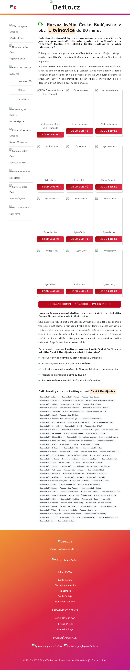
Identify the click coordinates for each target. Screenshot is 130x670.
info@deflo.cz (65, 623)
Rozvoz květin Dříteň (93, 426)
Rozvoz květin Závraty (86, 517)
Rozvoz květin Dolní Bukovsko (52, 422)
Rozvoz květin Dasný (48, 415)
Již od (50, 134)
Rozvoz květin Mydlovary (74, 470)
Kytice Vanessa (79, 124)
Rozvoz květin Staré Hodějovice (53, 495)
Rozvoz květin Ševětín (69, 492)
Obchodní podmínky (65, 585)
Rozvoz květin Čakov (48, 408)
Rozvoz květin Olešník (96, 477)
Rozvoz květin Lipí (109, 459)
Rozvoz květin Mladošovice (73, 466)
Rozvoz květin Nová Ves (96, 473)
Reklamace (65, 590)
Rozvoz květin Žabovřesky (95, 513)
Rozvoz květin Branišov (70, 404)
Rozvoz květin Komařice (77, 455)
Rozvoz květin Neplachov (73, 473)
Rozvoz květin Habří (110, 430)
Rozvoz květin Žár (67, 517)
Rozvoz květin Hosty (48, 444)
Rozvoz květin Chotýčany (50, 411)
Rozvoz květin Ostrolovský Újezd (53, 481)
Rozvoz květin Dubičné (49, 430)
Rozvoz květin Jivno (89, 452)
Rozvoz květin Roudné (69, 488)
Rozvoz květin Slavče (90, 492)
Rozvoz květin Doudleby (102, 422)
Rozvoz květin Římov (48, 488)
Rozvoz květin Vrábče (68, 510)
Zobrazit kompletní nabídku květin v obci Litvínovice (79, 305)
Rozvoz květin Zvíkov (66, 521)
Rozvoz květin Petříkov (79, 481)
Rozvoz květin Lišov (48, 462)
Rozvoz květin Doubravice (78, 422)
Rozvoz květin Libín (70, 459)
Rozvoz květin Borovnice (73, 400)
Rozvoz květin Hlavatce (95, 433)
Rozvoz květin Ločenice (92, 462)
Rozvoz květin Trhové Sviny (72, 502)
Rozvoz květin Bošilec (49, 404)
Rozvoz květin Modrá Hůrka (98, 466)
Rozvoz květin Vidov (89, 506)
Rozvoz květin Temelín (49, 502)
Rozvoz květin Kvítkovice (100, 455)
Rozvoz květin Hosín (106, 440)
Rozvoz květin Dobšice (91, 419)
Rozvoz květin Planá (48, 484)
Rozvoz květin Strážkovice (105, 495)
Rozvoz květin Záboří (72, 513)
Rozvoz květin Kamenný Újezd (52, 455)
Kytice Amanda (108, 180)
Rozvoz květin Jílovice (69, 452)
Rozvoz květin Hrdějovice (50, 448)
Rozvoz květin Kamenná (110, 452)
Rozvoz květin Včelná (69, 506)
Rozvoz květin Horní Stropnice (81, 440)
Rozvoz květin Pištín (100, 481)
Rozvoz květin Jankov (48, 452)
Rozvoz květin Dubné (70, 430)
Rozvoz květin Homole (108, 437)
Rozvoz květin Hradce (69, 444)
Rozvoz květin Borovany (49, 400)
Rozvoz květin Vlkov (48, 510)
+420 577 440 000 (65, 618)
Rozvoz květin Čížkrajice (96, 411)
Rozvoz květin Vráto (88, 510)
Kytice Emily (79, 232)
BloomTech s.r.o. (48, 660)
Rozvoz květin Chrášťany (73, 411)
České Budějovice (103, 391)
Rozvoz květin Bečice (70, 397)
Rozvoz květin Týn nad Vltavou (98, 502)
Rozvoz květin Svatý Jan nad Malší (96, 499)
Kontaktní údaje (65, 629)
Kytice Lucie (50, 180)
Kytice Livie (79, 284)
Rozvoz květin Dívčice (69, 415)
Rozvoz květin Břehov (92, 404)
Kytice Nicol (50, 284)
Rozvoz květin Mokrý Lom (50, 470)
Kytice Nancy (109, 284)
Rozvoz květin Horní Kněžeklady (53, 440)
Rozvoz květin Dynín (90, 430)
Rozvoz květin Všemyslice (50, 513)
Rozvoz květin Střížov (48, 499)
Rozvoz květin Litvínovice (69, 462)
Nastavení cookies (65, 601)
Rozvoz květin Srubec (111, 492)
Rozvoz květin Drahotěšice (50, 426)
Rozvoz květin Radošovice (89, 484)
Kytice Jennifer (50, 232)
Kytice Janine (109, 232)
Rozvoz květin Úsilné (48, 506)
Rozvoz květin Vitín (108, 506)
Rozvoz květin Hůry (71, 448)
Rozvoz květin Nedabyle (50, 473)
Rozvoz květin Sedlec (48, 492)
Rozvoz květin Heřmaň (73, 433)
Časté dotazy (65, 580)
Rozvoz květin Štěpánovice (80, 495)
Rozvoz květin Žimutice (108, 517)
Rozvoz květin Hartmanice (50, 433)
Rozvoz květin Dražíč (73, 426)
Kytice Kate (79, 180)
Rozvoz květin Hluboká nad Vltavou (81, 437)
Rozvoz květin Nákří (96, 470)
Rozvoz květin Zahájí (48, 517)
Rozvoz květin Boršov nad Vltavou (100, 400)
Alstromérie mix (109, 124)
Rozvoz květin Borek (90, 397)
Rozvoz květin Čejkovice (70, 408)
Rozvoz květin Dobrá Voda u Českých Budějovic (59, 419)
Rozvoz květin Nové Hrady (50, 477)
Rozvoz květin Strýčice (70, 499)
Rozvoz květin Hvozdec (92, 448)
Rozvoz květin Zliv (47, 521)
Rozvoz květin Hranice (90, 444)
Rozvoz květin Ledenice (49, 459)
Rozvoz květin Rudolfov (91, 488)
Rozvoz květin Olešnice (74, 477)
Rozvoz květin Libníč (89, 459)
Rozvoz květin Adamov (49, 397)
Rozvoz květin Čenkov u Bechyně (96, 408)
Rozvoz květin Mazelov (49, 466)
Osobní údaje (65, 596)
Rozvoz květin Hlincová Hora (51, 437)
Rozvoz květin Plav (67, 484)
